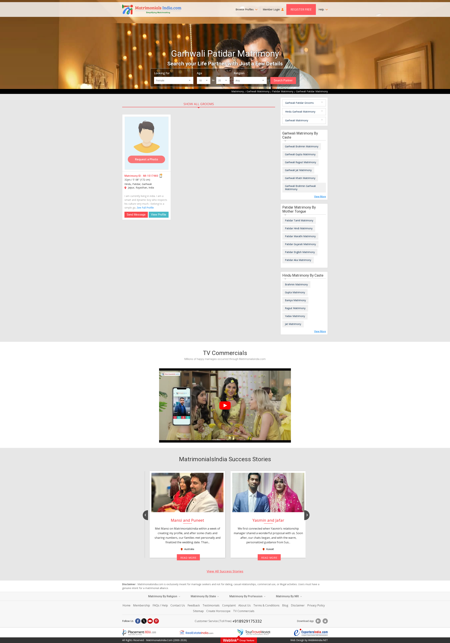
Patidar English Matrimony (300, 252)
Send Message (136, 214)
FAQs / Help (160, 605)
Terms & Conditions (266, 605)
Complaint (229, 605)
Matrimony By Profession (246, 596)
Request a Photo (146, 159)
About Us (244, 605)
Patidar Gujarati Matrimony (300, 244)
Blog (285, 605)
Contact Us (178, 605)
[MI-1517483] (147, 143)
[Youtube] (150, 621)
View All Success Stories (225, 571)
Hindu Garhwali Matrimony (300, 111)
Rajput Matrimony (295, 308)
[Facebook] (137, 621)
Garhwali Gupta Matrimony (300, 154)
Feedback (194, 605)
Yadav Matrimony (295, 316)
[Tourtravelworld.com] (254, 632)
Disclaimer (298, 605)
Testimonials (211, 605)
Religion (239, 73)
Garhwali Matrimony (296, 120)
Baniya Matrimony (295, 300)
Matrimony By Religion (163, 596)
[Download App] (318, 621)
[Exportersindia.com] (311, 632)
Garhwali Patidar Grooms (299, 102)
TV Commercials (243, 611)
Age (199, 73)
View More (320, 196)
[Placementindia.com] (139, 632)
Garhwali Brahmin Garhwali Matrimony (300, 187)
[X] (144, 621)
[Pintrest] (156, 621)
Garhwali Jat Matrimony (298, 170)
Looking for (162, 73)
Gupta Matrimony (295, 292)
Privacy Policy (316, 605)
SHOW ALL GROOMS (199, 104)
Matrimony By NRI (288, 596)
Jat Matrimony (293, 324)
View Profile (158, 214)
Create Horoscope (218, 611)
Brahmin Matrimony (296, 284)
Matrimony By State (204, 596)
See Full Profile (145, 207)
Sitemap (198, 611)
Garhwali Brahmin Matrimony (301, 146)
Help (322, 9)
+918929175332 (247, 621)
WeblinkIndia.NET (318, 640)
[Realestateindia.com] (196, 632)
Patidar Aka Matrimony (298, 260)
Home (126, 605)
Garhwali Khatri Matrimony (300, 178)
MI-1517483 (150, 175)
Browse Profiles (245, 9)
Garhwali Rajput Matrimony (300, 162)
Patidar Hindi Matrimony (299, 228)
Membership (141, 605)
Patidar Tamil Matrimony (299, 220)
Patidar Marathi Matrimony (300, 236)
